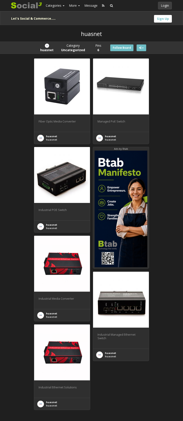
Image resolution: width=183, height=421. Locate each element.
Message (91, 5)
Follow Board (122, 48)
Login (165, 5)
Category (73, 47)
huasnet (51, 136)
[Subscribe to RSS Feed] (103, 5)
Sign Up (163, 19)
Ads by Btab (121, 148)
